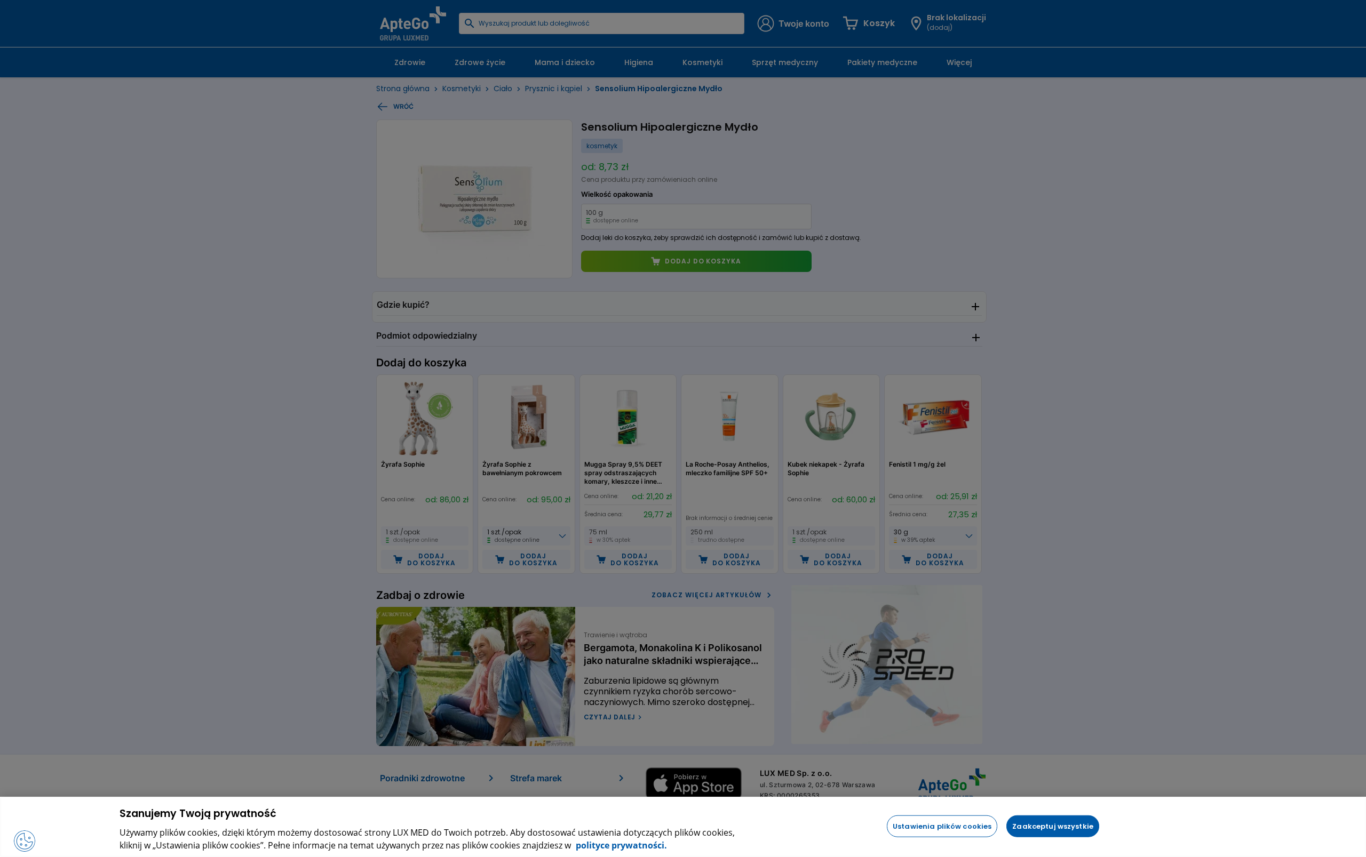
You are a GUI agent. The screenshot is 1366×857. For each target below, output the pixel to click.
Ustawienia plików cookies (942, 826)
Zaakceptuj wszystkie (1052, 826)
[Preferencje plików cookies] (24, 841)
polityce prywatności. (620, 845)
